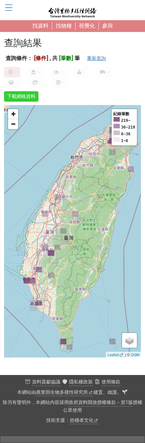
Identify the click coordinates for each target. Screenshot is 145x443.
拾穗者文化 (81, 420)
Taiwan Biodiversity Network (72, 10)
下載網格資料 (21, 96)
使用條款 (111, 382)
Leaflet (113, 354)
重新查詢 (96, 58)
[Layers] (129, 340)
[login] (125, 392)
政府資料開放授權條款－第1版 (101, 402)
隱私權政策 (81, 382)
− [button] (13, 124)
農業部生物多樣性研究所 (62, 392)
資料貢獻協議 (46, 382)
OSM (135, 354)
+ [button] (13, 114)
